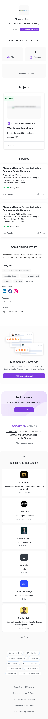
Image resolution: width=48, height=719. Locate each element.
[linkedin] (5, 291)
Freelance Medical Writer (16, 658)
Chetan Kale (24, 618)
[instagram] (16, 291)
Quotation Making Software (24, 693)
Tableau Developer (15, 653)
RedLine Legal (24, 538)
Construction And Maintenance (16, 270)
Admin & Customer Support (30, 674)
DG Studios (24, 483)
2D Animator (34, 658)
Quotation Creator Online (24, 705)
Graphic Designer (32, 668)
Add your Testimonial (24, 376)
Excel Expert (11, 674)
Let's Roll (24, 512)
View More (24, 637)
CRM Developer (32, 653)
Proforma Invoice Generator (24, 699)
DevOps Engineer (14, 668)
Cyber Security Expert (30, 663)
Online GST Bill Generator (24, 687)
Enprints (24, 565)
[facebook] (10, 291)
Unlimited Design (24, 591)
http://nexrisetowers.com (13, 311)
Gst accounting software (24, 712)
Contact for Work (31, 30)
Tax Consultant (13, 663)
